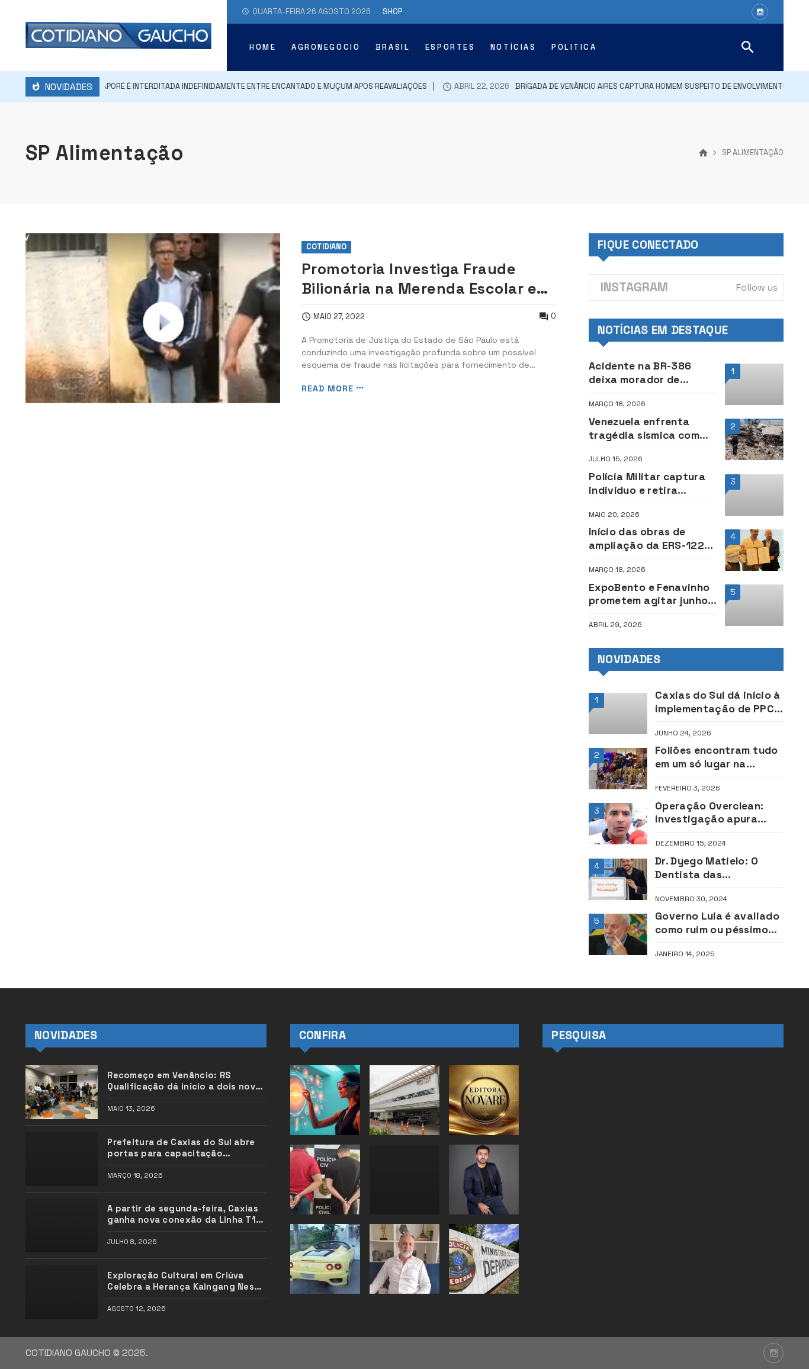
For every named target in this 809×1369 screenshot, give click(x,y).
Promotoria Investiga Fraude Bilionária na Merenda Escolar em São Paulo (426, 278)
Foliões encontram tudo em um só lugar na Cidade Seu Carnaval (716, 757)
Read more (327, 388)
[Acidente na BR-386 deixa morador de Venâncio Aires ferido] (754, 384)
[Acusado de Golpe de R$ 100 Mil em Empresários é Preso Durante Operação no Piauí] (325, 1179)
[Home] (703, 153)
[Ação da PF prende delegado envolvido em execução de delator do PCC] (484, 1259)
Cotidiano (326, 247)
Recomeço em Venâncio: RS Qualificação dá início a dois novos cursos (186, 1081)
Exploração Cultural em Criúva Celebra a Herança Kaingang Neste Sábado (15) (185, 1281)
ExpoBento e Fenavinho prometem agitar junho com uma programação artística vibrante (649, 594)
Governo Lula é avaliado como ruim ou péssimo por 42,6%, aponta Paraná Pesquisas (717, 923)
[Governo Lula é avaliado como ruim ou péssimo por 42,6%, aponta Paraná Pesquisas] (618, 934)
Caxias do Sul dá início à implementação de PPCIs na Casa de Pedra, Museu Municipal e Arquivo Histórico (719, 702)
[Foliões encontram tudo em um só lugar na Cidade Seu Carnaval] (618, 768)
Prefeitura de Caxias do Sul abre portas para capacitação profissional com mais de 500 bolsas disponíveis (181, 1148)
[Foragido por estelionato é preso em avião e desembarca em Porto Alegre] (325, 1259)
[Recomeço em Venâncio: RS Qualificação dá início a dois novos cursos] (61, 1092)
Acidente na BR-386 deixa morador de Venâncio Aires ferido (644, 373)
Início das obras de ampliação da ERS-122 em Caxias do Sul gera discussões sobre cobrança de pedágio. (646, 538)
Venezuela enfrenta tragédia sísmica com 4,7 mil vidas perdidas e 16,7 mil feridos (649, 428)
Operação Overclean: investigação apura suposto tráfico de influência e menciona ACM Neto (711, 813)
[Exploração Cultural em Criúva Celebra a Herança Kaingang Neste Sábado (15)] (61, 1292)
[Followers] (760, 12)
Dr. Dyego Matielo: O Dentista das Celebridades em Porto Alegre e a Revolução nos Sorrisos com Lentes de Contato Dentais (718, 868)
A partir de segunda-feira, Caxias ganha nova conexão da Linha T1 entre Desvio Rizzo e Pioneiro (182, 1214)
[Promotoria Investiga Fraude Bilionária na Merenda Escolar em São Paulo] (152, 318)
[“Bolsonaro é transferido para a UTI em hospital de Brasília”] (404, 1100)
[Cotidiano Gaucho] (118, 35)
